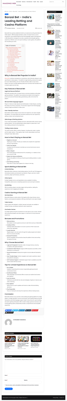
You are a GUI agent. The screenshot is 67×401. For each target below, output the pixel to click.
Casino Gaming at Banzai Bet (13, 62)
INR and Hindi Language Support (15, 51)
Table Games (12, 65)
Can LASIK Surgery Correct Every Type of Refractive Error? (58, 54)
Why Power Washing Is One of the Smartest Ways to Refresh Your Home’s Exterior (58, 111)
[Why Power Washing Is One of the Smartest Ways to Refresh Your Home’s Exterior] (50, 108)
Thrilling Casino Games (14, 55)
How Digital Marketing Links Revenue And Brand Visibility (58, 17)
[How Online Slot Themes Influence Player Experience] (36, 339)
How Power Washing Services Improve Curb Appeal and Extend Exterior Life (58, 65)
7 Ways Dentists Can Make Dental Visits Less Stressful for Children (54, 25)
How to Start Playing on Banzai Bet (14, 56)
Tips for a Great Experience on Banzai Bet (16, 70)
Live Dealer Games (13, 66)
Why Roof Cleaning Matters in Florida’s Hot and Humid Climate (58, 87)
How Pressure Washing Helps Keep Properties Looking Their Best (58, 77)
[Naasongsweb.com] (9, 3)
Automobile (18, 1)
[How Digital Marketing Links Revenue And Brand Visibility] (50, 16)
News (38, 1)
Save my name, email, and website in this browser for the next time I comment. (22, 385)
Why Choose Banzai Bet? (13, 69)
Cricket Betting (12, 59)
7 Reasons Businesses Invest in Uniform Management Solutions (58, 34)
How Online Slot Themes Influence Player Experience (35, 344)
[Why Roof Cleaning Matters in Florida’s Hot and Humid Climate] (50, 85)
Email (6, 380)
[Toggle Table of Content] (22, 46)
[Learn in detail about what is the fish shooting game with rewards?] (10, 339)
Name (6, 375)
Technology (18, 5)
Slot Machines (12, 64)
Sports (41, 1)
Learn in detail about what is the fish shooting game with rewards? (10, 345)
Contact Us (61, 397)
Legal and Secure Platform (14, 50)
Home (6, 11)
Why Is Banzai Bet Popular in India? (13, 47)
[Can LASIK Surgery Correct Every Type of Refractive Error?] (50, 52)
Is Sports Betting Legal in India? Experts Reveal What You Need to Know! (23, 345)
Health (34, 1)
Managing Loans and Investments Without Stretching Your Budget (58, 44)
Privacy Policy (55, 397)
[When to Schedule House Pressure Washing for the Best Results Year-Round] (50, 95)
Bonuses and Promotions (13, 67)
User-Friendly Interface (14, 52)
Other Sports (12, 60)
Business (24, 1)
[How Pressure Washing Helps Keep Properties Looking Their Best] (50, 75)
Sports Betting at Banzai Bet (13, 57)
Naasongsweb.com (6, 397)
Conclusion (10, 71)
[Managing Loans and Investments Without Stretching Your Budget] (50, 42)
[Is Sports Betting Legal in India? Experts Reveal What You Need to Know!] (23, 339)
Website (25, 380)
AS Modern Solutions (11, 28)
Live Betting (12, 61)
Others (10, 11)
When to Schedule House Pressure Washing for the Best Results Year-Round (58, 98)
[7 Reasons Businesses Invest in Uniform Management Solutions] (50, 32)
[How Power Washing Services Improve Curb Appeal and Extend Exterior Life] (50, 63)
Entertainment (29, 1)
